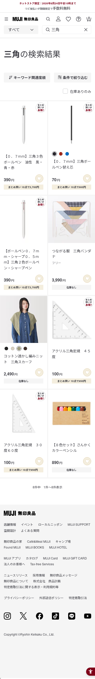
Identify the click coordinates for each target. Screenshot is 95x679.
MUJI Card (50, 558)
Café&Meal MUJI (38, 541)
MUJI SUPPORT (79, 524)
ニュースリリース (16, 575)
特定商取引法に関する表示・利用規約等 (31, 587)
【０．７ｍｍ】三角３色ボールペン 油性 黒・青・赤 (23, 162)
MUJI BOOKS (35, 547)
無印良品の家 (13, 541)
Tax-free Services (42, 564)
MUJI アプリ (12, 558)
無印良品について (16, 581)
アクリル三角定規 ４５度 (71, 353)
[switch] (39, 178)
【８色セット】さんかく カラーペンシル (71, 447)
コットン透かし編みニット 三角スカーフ (23, 358)
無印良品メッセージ (63, 575)
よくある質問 (30, 530)
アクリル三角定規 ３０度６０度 (23, 447)
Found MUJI (12, 547)
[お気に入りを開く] (68, 17)
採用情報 (39, 575)
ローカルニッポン (50, 524)
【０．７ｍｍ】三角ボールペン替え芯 (71, 164)
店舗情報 (10, 524)
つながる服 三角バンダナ (71, 256)
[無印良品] (19, 513)
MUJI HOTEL (58, 547)
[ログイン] (58, 17)
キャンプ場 (63, 541)
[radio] (54, 153)
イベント (27, 524)
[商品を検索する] (48, 17)
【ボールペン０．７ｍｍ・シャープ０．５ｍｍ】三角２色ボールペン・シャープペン (21, 259)
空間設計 (10, 530)
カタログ (32, 558)
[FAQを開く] (78, 17)
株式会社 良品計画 (47, 581)
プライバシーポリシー (19, 597)
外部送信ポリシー (51, 597)
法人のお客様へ (14, 564)
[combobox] (21, 29)
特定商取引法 (78, 597)
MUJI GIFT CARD (75, 558)
